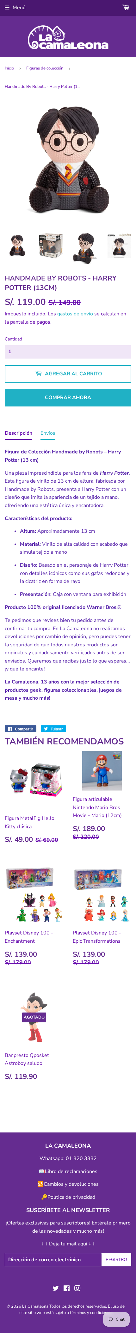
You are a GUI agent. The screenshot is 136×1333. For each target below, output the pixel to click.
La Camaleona (35, 1306)
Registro (116, 1260)
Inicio (9, 68)
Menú (19, 7)
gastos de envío (75, 313)
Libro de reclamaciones (71, 1171)
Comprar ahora (68, 397)
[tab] (18, 434)
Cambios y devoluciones (71, 1184)
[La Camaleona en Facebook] (66, 1289)
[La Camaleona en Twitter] (56, 1289)
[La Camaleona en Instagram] (77, 1289)
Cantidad (13, 339)
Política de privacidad (71, 1197)
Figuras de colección (44, 68)
